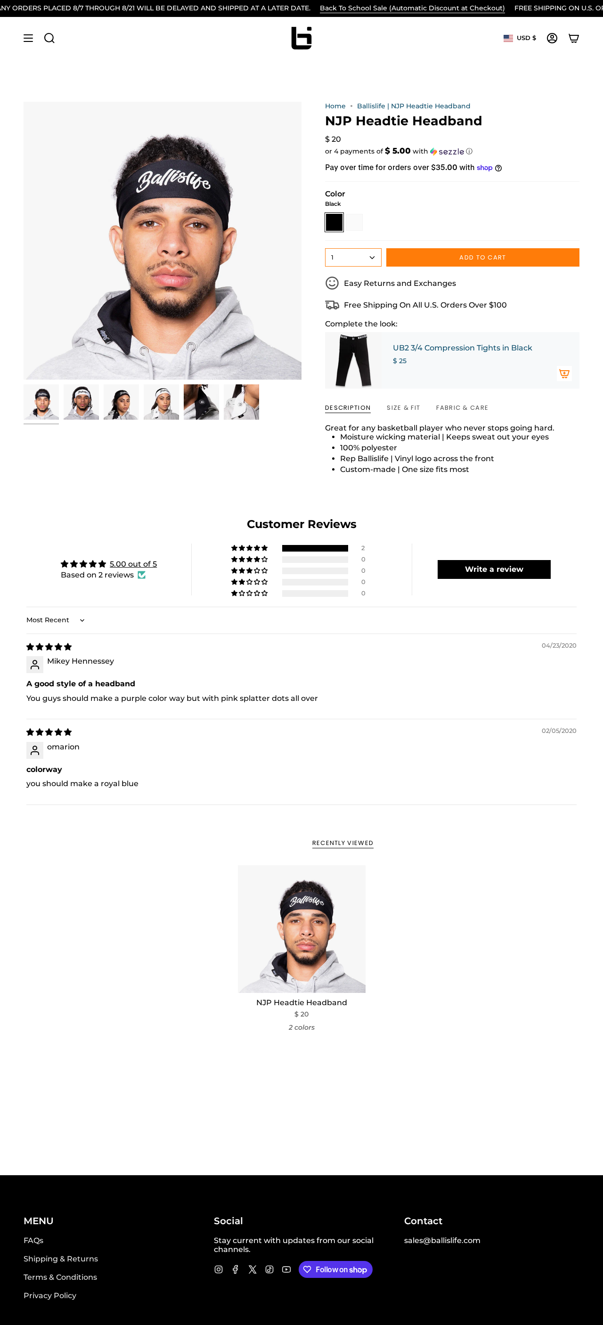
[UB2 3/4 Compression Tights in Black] (353, 360)
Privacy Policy (50, 1295)
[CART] (574, 38)
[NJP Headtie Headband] (302, 929)
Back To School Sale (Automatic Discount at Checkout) (412, 8)
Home (335, 106)
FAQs (33, 1240)
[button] (452, 151)
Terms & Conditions (60, 1277)
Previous (23, 240)
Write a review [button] (494, 569)
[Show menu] (28, 38)
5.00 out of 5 (133, 564)
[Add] (564, 373)
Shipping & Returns (61, 1258)
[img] (49, 646)
